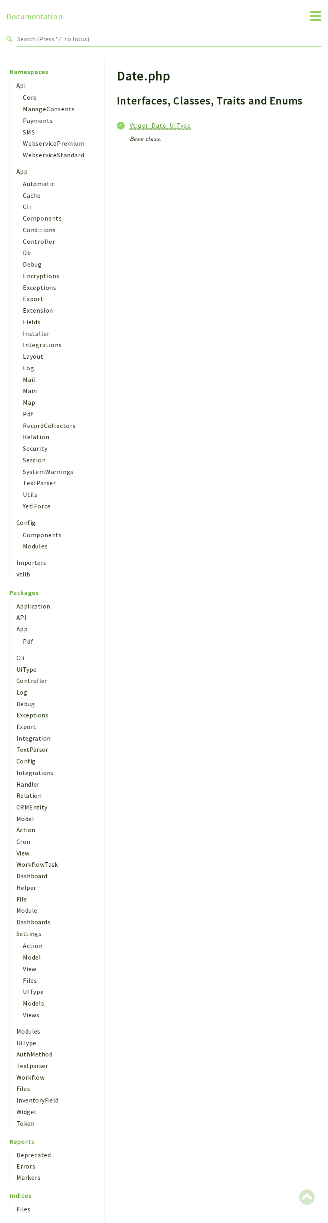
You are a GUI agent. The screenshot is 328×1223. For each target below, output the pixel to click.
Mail (29, 380)
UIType (26, 669)
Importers (31, 562)
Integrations (42, 345)
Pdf (28, 414)
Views (31, 1015)
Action (25, 830)
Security (35, 448)
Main (30, 391)
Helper (26, 888)
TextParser (39, 483)
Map (29, 402)
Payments (38, 120)
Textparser (32, 1066)
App (22, 171)
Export (33, 299)
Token (25, 1123)
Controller (39, 241)
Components (42, 218)
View (23, 853)
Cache (32, 195)
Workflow (30, 1077)
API (21, 617)
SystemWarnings (48, 472)
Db (27, 253)
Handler (28, 784)
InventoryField (37, 1100)
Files (30, 980)
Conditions (39, 230)
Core (30, 97)
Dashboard (32, 876)
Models (33, 1003)
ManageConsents (49, 109)
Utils (30, 494)
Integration (33, 738)
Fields (32, 322)
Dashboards (33, 922)
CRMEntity (32, 807)
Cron (23, 841)
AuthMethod (34, 1054)
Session (34, 460)
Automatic (39, 184)
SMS (29, 132)
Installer (36, 333)
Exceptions (39, 287)
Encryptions (41, 276)
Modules (35, 546)
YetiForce (37, 506)
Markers (28, 1177)
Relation (36, 437)
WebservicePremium (54, 143)
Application (33, 606)
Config (26, 522)
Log (28, 368)
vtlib (23, 574)
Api (21, 85)
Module (26, 910)
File (21, 899)
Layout (33, 356)
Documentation (34, 16)
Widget (26, 1112)
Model (25, 819)
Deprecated (33, 1155)
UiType (26, 1043)
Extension (38, 310)
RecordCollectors (49, 426)
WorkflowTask (37, 864)
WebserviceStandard (53, 155)
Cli (27, 207)
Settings (28, 934)
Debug (32, 264)
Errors (26, 1166)
